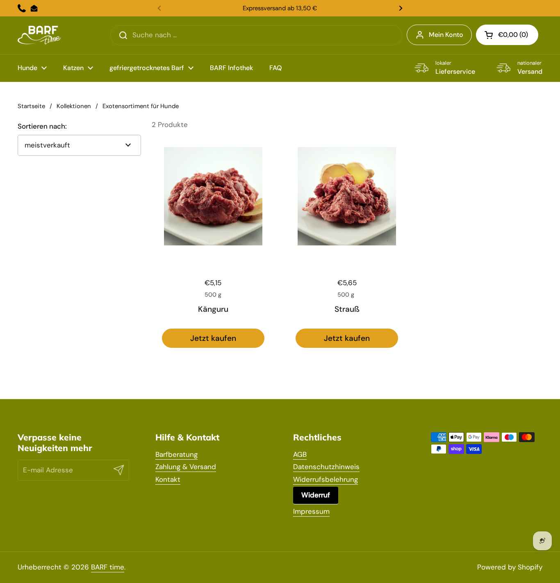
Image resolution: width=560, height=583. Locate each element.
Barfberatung (176, 454)
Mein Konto (446, 34)
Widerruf (315, 494)
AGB (300, 454)
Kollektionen (74, 106)
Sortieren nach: (42, 126)
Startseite (31, 106)
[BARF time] (39, 35)
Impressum (311, 511)
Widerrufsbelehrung (325, 479)
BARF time (107, 567)
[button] (507, 35)
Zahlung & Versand (185, 466)
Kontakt (167, 479)
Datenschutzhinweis (326, 466)
